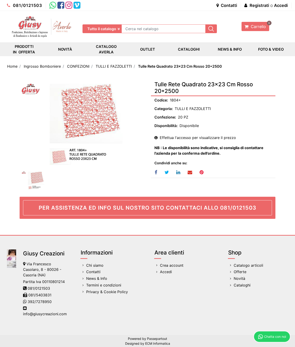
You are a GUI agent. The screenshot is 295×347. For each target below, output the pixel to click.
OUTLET (147, 49)
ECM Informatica (157, 343)
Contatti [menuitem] (93, 271)
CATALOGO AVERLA (106, 49)
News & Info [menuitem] (96, 278)
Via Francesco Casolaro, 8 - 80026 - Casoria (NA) (42, 269)
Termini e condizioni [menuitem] (103, 285)
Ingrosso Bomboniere (42, 66)
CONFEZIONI (78, 66)
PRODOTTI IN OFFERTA (24, 49)
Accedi (281, 5)
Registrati (259, 5)
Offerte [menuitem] (240, 271)
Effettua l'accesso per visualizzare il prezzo (197, 137)
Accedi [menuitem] (166, 271)
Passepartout (157, 339)
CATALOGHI (189, 49)
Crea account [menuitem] (171, 265)
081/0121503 (27, 5)
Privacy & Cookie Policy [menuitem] (107, 291)
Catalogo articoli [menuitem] (248, 265)
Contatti (228, 5)
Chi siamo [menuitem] (94, 265)
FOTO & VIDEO (271, 49)
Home (12, 66)
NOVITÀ (65, 49)
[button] (211, 28)
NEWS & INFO (230, 49)
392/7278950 (40, 301)
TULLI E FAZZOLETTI (114, 66)
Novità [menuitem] (239, 278)
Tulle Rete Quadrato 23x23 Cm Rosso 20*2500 (180, 66)
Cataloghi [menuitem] (242, 285)
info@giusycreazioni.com (45, 314)
